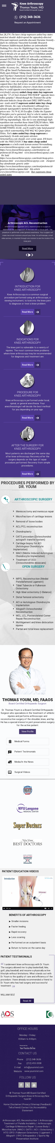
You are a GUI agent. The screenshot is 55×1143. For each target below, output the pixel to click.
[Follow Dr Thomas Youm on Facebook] (21, 1085)
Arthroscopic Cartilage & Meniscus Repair (28, 1125)
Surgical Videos (22, 772)
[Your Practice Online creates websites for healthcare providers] (27, 1047)
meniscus (42, 511)
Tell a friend (14, 1107)
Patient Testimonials (25, 751)
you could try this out (10, 51)
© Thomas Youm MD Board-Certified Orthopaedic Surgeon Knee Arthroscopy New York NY (27, 1096)
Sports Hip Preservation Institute (32, 1137)
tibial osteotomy (30, 592)
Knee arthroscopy (15, 400)
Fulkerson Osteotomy (27, 1132)
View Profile (28, 731)
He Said (5, 155)
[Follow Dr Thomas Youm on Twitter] (27, 1084)
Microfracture (9, 1129)
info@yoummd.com (34, 1067)
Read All (27, 1000)
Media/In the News (24, 761)
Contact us (27, 1053)
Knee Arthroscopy (16, 294)
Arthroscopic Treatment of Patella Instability (28, 1122)
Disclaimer (16, 1104)
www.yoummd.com (33, 1071)
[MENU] (6, 5)
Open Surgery (33, 566)
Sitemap (35, 1104)
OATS (29, 1129)
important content (39, 147)
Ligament (45, 1132)
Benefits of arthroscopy (27, 915)
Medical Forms (22, 741)
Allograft (10, 1135)
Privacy (26, 1104)
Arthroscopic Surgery (33, 499)
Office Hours (27, 1029)
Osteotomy (46, 1129)
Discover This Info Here (19, 62)
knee (13, 347)
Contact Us (27, 1107)
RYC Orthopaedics (27, 1135)
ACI (36, 1129)
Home (6, 1104)
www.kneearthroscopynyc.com (36, 89)
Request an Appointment (27, 22)
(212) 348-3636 (29, 17)
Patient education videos (20, 871)
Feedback (45, 1104)
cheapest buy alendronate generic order (27, 162)
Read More (27, 248)
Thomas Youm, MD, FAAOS (27, 701)
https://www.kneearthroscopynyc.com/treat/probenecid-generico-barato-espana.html (26, 167)
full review (23, 84)
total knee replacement (40, 629)
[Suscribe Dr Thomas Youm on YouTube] (34, 1085)
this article (35, 169)
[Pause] (29, 255)
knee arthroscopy (19, 353)
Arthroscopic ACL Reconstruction (20, 1120)
